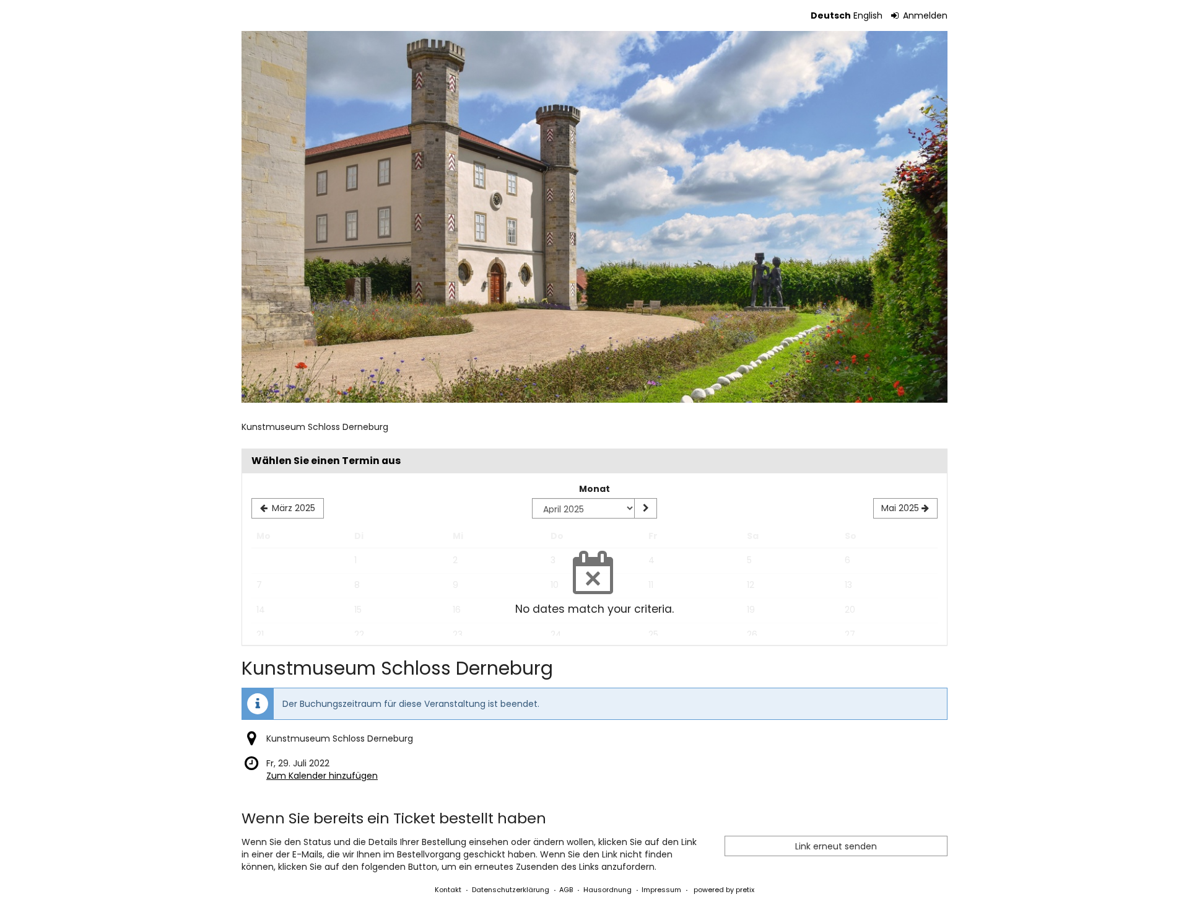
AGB (566, 890)
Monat (594, 489)
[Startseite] (594, 217)
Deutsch (831, 15)
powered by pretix (724, 890)
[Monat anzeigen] (645, 508)
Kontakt (448, 890)
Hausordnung (607, 890)
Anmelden (923, 15)
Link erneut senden (836, 846)
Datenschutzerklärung (510, 890)
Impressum (661, 890)
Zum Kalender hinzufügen (322, 775)
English (867, 15)
